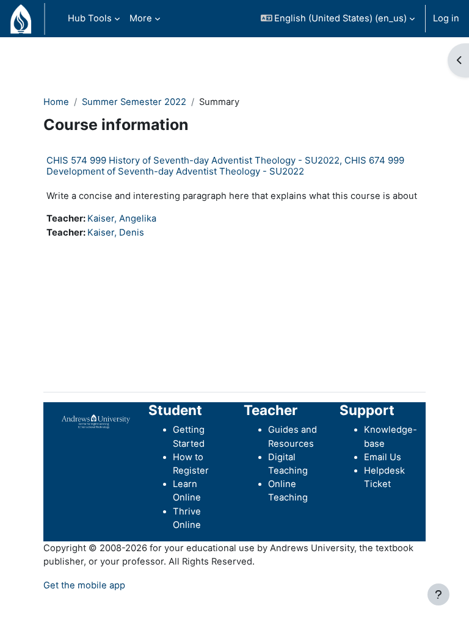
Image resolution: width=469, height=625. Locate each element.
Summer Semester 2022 (134, 101)
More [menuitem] (140, 18)
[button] (338, 18)
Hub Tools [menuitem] (90, 18)
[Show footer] (438, 594)
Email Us (382, 457)
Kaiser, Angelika (121, 218)
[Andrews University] (96, 421)
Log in (446, 18)
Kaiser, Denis (115, 232)
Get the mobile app (84, 585)
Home (56, 101)
